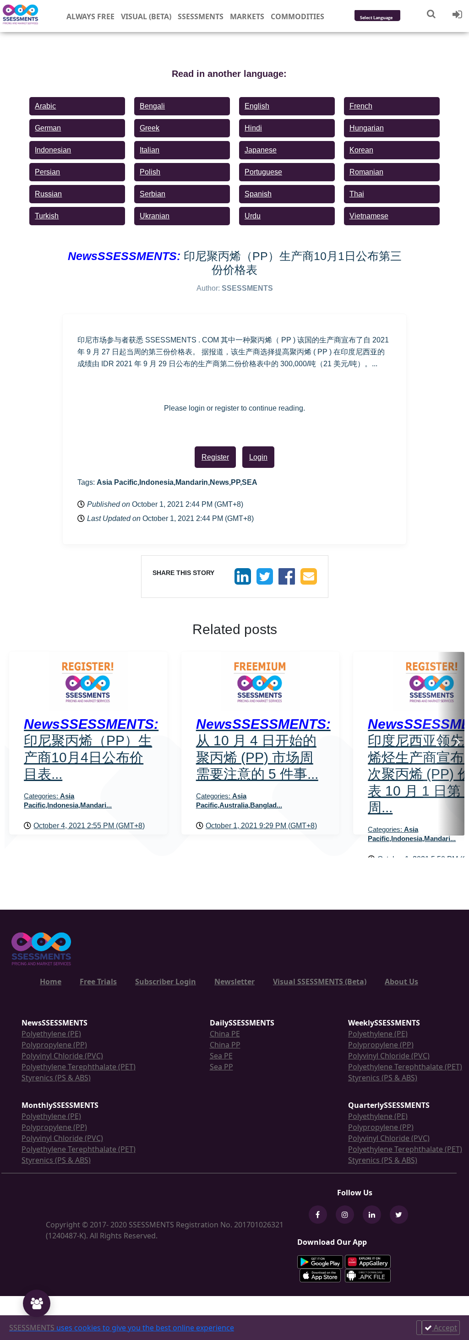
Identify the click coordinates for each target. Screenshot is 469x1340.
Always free (90, 16)
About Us (401, 982)
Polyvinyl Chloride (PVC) (62, 1056)
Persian (47, 172)
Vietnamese (368, 216)
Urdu (253, 216)
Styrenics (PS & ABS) (56, 1078)
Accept (444, 1328)
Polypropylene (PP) (54, 1045)
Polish (150, 172)
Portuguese (263, 172)
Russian (48, 194)
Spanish (258, 194)
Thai (356, 194)
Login (258, 457)
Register (215, 457)
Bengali (152, 106)
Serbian (152, 194)
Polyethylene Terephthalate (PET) (79, 1067)
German (48, 128)
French (360, 106)
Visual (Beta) (146, 16)
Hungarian (366, 128)
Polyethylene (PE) (51, 1034)
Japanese (261, 150)
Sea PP (221, 1067)
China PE (225, 1034)
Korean (361, 150)
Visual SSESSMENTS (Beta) (319, 982)
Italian (149, 150)
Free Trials (98, 982)
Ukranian (154, 216)
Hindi (253, 128)
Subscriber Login (165, 982)
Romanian (366, 172)
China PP (225, 1045)
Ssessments (201, 16)
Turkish (47, 216)
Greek (149, 128)
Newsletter (234, 982)
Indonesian (53, 150)
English (257, 106)
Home (50, 982)
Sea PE (221, 1056)
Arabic (45, 106)
